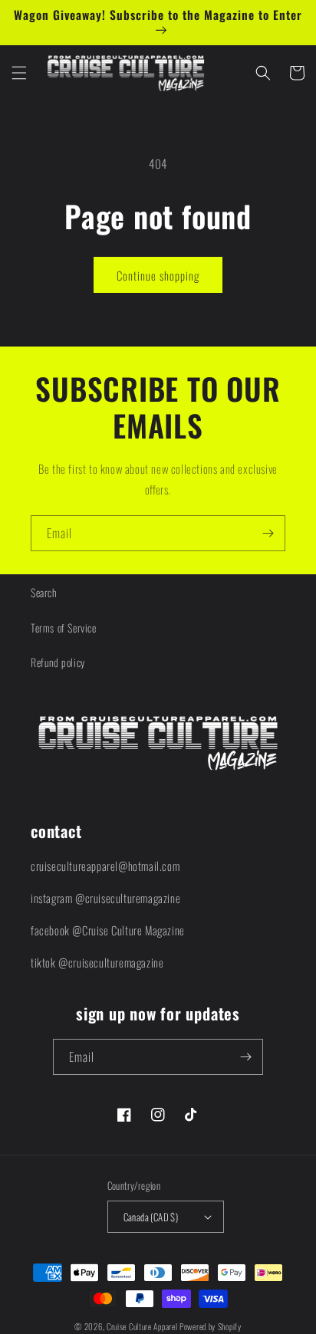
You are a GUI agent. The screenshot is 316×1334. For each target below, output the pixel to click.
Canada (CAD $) (151, 1216)
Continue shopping (158, 275)
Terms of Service (64, 627)
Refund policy (58, 662)
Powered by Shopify (210, 1326)
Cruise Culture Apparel (142, 1326)
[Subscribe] (268, 533)
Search (44, 592)
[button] (19, 73)
